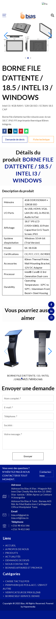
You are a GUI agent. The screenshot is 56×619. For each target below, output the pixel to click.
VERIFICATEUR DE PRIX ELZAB (22, 592)
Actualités (12, 556)
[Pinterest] (21, 131)
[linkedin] (51, 311)
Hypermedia (29, 606)
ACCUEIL (10, 545)
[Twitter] (10, 131)
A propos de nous (17, 549)
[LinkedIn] (15, 131)
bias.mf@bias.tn (19, 517)
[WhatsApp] (26, 131)
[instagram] (51, 318)
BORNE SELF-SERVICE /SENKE (22, 595)
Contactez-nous (46, 473)
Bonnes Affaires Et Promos (23, 567)
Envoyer (28, 456)
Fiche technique (41, 139)
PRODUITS (11, 552)
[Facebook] (4, 131)
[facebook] (51, 305)
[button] (50, 351)
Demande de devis (17, 560)
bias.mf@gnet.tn (20, 514)
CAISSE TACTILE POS (17, 581)
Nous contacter (16, 563)
